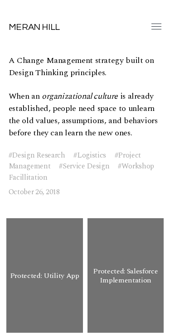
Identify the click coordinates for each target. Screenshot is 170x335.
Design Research (38, 155)
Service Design (86, 166)
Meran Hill (34, 27)
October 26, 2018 (34, 192)
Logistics (91, 155)
